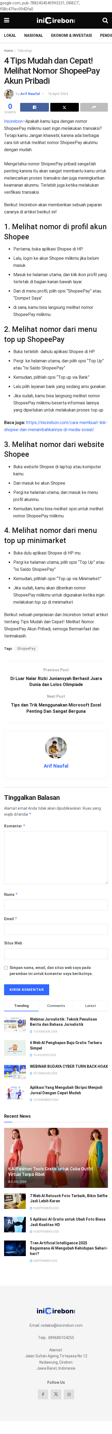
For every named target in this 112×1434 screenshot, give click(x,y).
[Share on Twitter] (64, 107)
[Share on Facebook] (34, 107)
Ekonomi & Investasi (71, 35)
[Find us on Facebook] (43, 1394)
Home (8, 51)
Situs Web (13, 943)
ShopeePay (26, 649)
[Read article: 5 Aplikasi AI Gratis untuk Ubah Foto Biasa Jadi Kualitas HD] (15, 1224)
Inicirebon (13, 121)
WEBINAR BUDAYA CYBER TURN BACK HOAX (69, 1066)
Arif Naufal (30, 94)
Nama (11, 894)
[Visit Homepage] (56, 20)
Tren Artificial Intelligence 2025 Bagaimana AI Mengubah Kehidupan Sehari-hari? (69, 1248)
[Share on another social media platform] (94, 107)
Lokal (10, 35)
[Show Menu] (6, 20)
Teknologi (24, 51)
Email (10, 918)
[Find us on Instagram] (69, 1394)
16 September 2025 (45, 1208)
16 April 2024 (58, 94)
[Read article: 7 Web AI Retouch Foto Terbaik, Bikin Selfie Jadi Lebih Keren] (15, 1201)
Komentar (15, 825)
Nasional (33, 35)
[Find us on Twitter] (56, 1394)
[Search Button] (105, 20)
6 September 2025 (44, 1260)
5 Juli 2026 (18, 1181)
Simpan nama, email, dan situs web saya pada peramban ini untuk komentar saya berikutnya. (51, 970)
